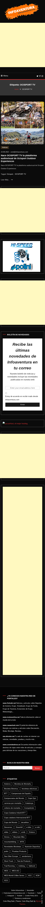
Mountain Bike (19, 837)
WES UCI (15, 871)
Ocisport (10, 174)
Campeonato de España (21, 793)
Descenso (8, 827)
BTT (6, 793)
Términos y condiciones (22, 898)
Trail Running (9, 866)
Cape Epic (32, 798)
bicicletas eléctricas (29, 789)
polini (6, 851)
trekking (21, 866)
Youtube (19, 896)
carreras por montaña (12, 803)
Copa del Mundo (10, 822)
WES (6, 871)
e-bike (28, 827)
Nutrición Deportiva (32, 847)
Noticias (5, 147)
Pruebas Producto (19, 851)
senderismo (26, 856)
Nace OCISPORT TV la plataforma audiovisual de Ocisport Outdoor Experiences (19, 158)
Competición (29, 808)
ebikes (14, 832)
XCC (30, 875)
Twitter (39, 893)
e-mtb (37, 827)
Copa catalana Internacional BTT (17, 818)
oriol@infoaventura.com (19, 152)
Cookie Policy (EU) (31, 896)
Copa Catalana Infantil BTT (15, 813)
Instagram (10, 896)
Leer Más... (5, 180)
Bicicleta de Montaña (22, 784)
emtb (23, 832)
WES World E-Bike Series (14, 875)
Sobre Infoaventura (17, 890)
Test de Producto (23, 861)
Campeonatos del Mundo (14, 798)
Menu (5, 76)
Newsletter (30, 890)
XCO (6, 880)
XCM (38, 875)
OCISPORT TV (20, 174)
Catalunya (29, 803)
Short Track (8, 861)
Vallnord (32, 866)
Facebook (31, 893)
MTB (22, 842)
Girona (7, 837)
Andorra (7, 784)
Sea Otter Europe (11, 856)
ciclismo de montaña (12, 808)
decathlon (25, 822)
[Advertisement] (22, 45)
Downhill (19, 827)
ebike (6, 832)
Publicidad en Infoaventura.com (14, 893)
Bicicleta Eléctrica (11, 789)
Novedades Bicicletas (12, 847)
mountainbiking (10, 842)
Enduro (32, 832)
